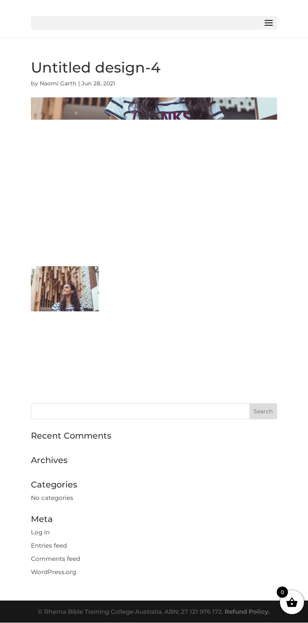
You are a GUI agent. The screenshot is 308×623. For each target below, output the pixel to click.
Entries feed (49, 545)
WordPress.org (53, 572)
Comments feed (55, 558)
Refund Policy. (247, 611)
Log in (40, 532)
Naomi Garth (58, 83)
